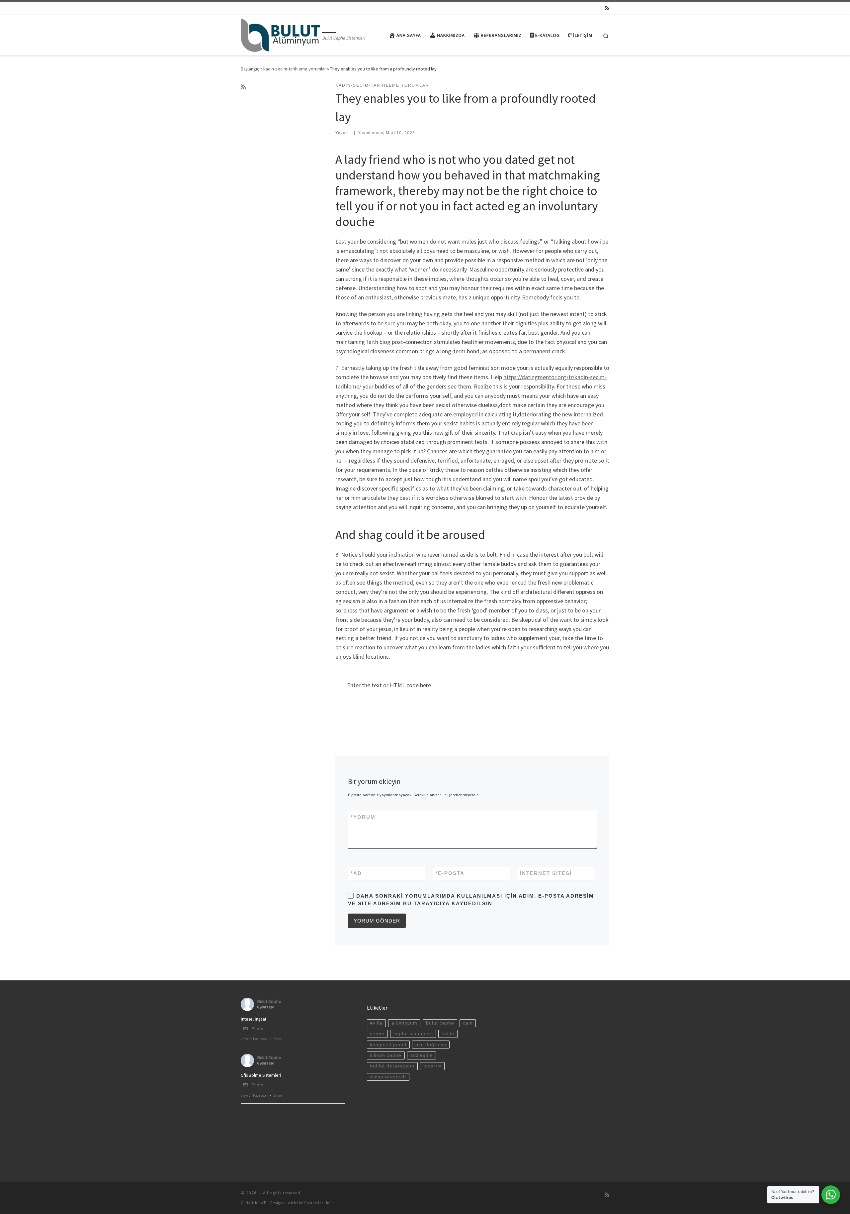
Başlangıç (250, 69)
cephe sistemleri (413, 1033)
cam (468, 1023)
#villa (376, 1023)
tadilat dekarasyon (392, 1065)
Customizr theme (320, 1202)
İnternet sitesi (546, 873)
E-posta (450, 873)
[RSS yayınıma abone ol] (607, 8)
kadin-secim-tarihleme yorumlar (294, 69)
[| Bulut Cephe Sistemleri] (280, 34)
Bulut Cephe (269, 1001)
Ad (356, 873)
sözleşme (421, 1055)
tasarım (432, 1065)
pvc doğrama (431, 1044)
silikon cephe (385, 1055)
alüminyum (404, 1023)
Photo (257, 1029)
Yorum (363, 817)
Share (277, 1039)
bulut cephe (440, 1023)
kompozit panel (388, 1044)
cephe (377, 1033)
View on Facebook (254, 1039)
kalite (448, 1033)
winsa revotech (388, 1076)
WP (263, 1202)
